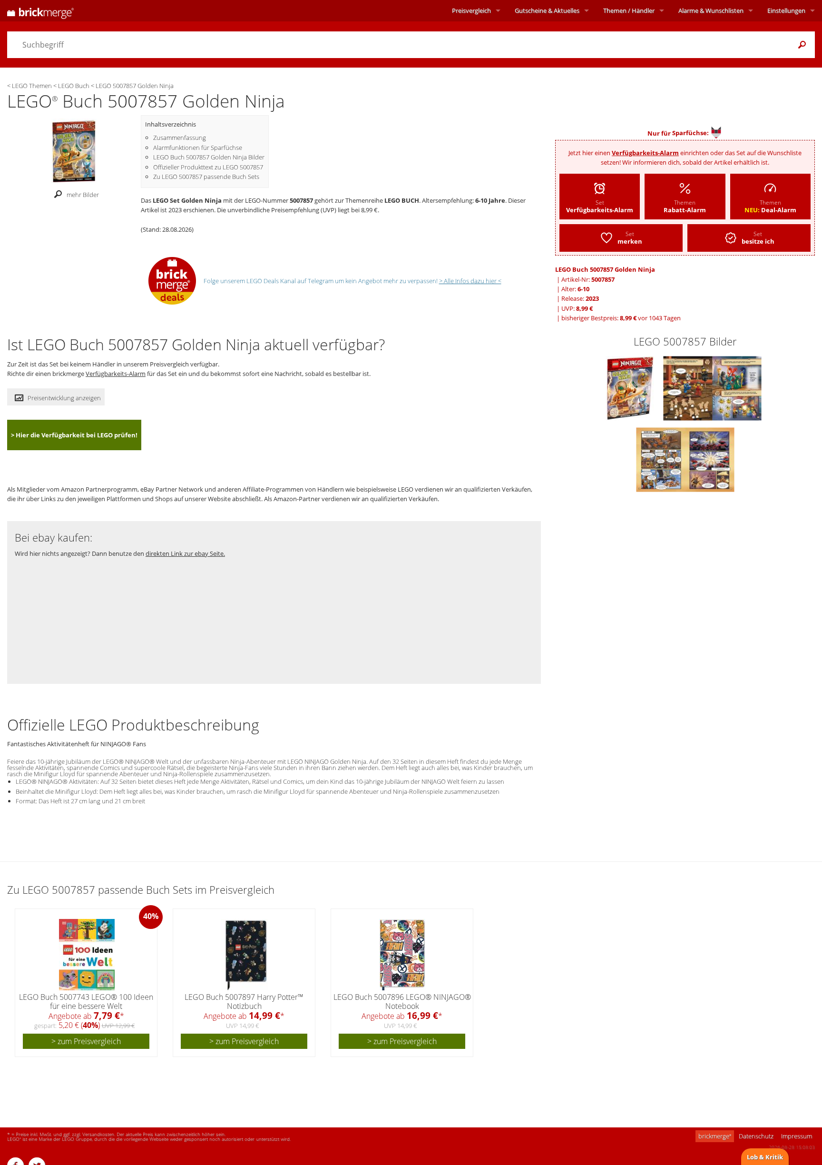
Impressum (796, 1136)
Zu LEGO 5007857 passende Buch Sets (206, 176)
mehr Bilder (83, 194)
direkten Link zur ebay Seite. (185, 553)
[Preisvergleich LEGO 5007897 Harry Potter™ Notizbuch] (244, 954)
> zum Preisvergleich (86, 1041)
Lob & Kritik (765, 1157)
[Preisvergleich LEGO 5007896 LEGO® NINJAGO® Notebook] (402, 954)
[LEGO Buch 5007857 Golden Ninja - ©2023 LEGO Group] (74, 150)
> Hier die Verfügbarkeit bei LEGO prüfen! (74, 435)
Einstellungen (786, 10)
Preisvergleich (471, 10)
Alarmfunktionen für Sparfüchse (197, 147)
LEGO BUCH (401, 200)
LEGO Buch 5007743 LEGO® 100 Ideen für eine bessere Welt (86, 1001)
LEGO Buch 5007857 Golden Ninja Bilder (208, 157)
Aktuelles (547, 10)
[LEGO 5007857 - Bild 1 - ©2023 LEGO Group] (630, 387)
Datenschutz (756, 1136)
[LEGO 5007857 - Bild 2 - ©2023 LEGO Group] (712, 387)
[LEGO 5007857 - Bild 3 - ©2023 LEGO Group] (685, 458)
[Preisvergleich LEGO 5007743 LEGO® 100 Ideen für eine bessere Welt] (87, 954)
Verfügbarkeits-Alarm (645, 152)
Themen (629, 10)
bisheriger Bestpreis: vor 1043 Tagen (621, 318)
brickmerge (714, 1136)
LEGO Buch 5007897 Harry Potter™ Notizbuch (244, 1001)
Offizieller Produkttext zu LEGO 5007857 (208, 167)
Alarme (711, 10)
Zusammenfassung (179, 137)
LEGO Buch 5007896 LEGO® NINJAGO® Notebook (402, 1001)
